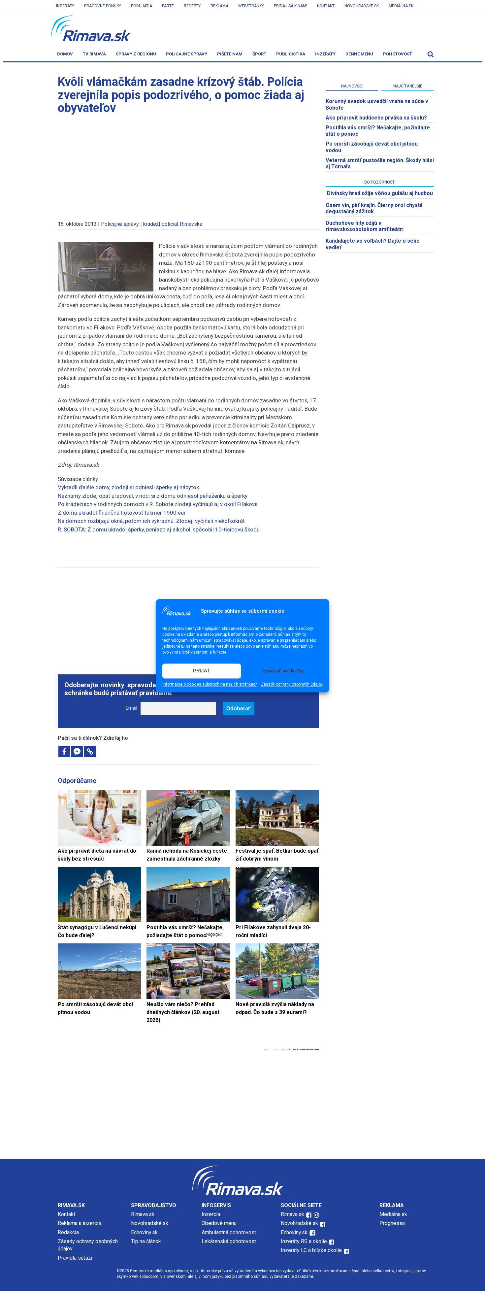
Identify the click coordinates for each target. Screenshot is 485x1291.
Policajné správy (186, 53)
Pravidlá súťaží (75, 1258)
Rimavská (191, 224)
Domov (65, 53)
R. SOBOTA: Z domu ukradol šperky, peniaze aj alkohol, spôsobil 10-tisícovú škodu (159, 529)
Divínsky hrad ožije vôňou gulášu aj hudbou (380, 193)
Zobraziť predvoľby (283, 671)
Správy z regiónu (136, 53)
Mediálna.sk (401, 6)
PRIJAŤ (201, 671)
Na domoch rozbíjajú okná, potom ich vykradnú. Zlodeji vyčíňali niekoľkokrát (151, 521)
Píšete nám (229, 53)
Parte (168, 6)
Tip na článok (146, 1241)
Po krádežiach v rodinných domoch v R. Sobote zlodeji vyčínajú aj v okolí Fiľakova (158, 504)
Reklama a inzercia (79, 1223)
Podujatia (141, 6)
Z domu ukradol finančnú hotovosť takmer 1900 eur (122, 512)
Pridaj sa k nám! (290, 6)
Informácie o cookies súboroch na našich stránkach (210, 684)
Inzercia (211, 1214)
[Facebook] (64, 751)
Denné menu (359, 53)
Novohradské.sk (149, 1223)
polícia (169, 224)
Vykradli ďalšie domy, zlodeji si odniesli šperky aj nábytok (128, 487)
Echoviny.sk (144, 1232)
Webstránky (251, 6)
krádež (151, 224)
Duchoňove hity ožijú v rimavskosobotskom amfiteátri (365, 226)
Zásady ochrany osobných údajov (292, 684)
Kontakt (326, 6)
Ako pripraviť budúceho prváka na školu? (376, 118)
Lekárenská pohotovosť (230, 1241)
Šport (259, 53)
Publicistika (290, 53)
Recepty (192, 6)
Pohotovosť (397, 53)
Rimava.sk (142, 1214)
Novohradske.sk (361, 6)
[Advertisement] (188, 164)
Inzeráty (65, 6)
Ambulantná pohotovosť (230, 1232)
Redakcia (68, 1232)
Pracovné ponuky (102, 6)
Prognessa (392, 1223)
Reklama (219, 6)
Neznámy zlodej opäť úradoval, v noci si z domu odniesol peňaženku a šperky (152, 496)
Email (131, 708)
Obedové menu (219, 1223)
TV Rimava (94, 53)
